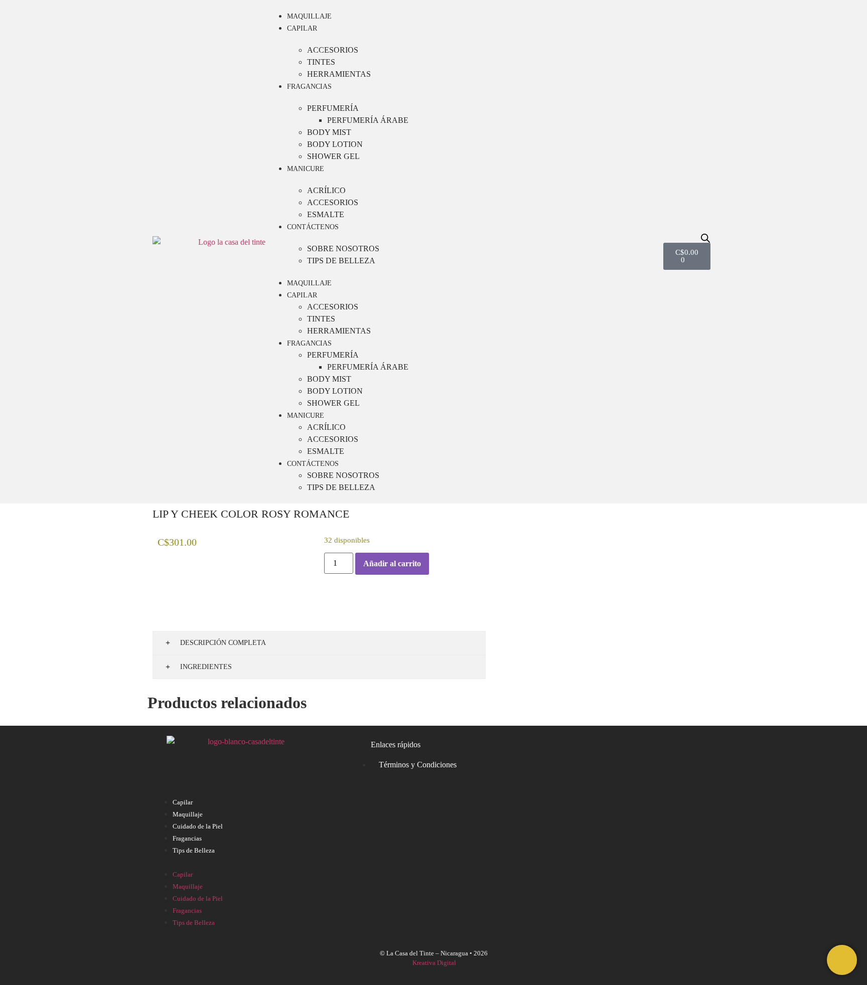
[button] (433, 862)
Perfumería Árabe (367, 120)
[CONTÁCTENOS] (842, 960)
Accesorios (332, 50)
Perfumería (333, 108)
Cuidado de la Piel (198, 826)
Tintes (321, 62)
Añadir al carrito (392, 563)
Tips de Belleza (341, 260)
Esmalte (325, 214)
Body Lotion (335, 144)
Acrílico (326, 190)
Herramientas (339, 74)
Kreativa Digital (434, 962)
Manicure (305, 169)
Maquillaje (309, 16)
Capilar (302, 28)
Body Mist (329, 132)
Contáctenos (313, 227)
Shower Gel (333, 156)
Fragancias (309, 86)
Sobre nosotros (343, 248)
